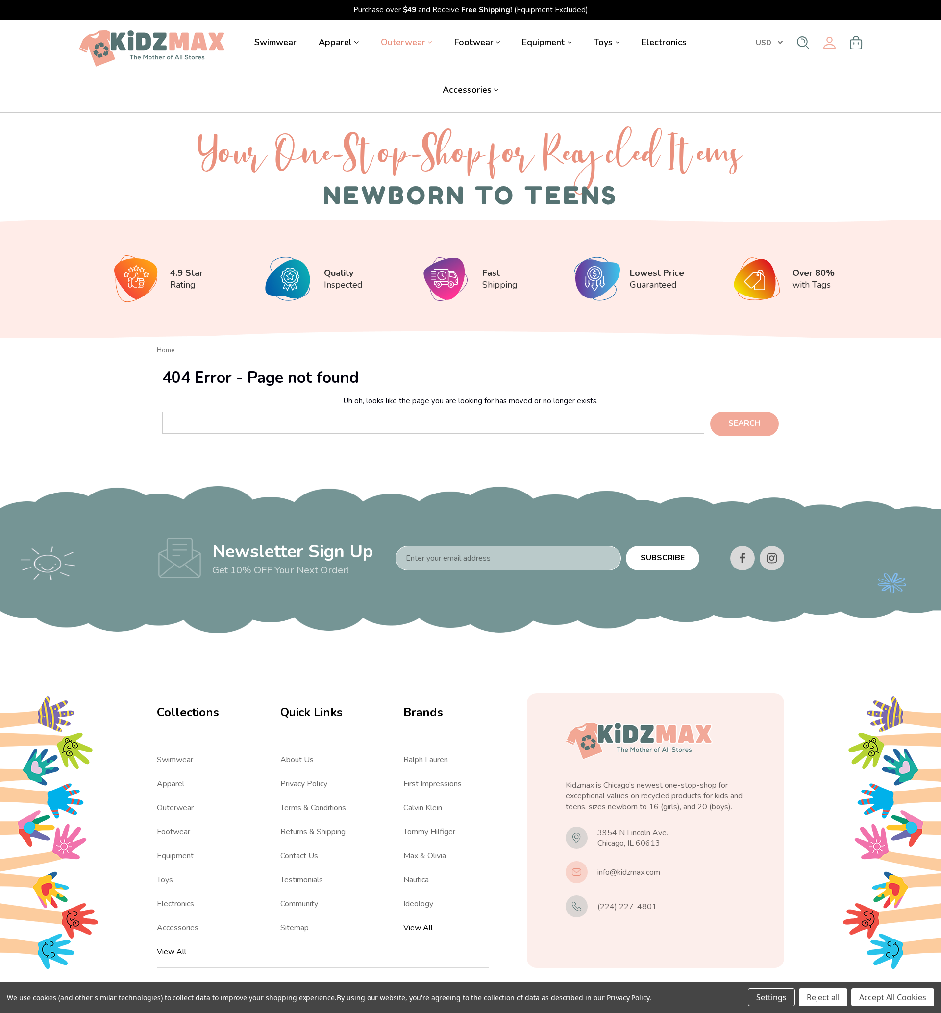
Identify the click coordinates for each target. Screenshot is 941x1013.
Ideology (418, 903)
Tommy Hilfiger (429, 831)
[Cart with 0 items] (856, 42)
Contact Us (299, 855)
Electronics (664, 42)
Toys (603, 42)
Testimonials (301, 879)
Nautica (416, 879)
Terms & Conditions (313, 807)
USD (763, 43)
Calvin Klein (422, 807)
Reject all (823, 997)
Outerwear (403, 42)
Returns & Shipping (313, 831)
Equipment (543, 42)
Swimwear (275, 42)
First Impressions (432, 783)
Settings (771, 997)
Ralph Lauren (425, 759)
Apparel (335, 42)
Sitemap (294, 927)
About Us (297, 759)
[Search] (803, 42)
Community (299, 903)
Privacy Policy (303, 783)
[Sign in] (829, 43)
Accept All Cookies (892, 997)
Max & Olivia (424, 855)
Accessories (467, 90)
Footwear (474, 42)
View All (171, 951)
